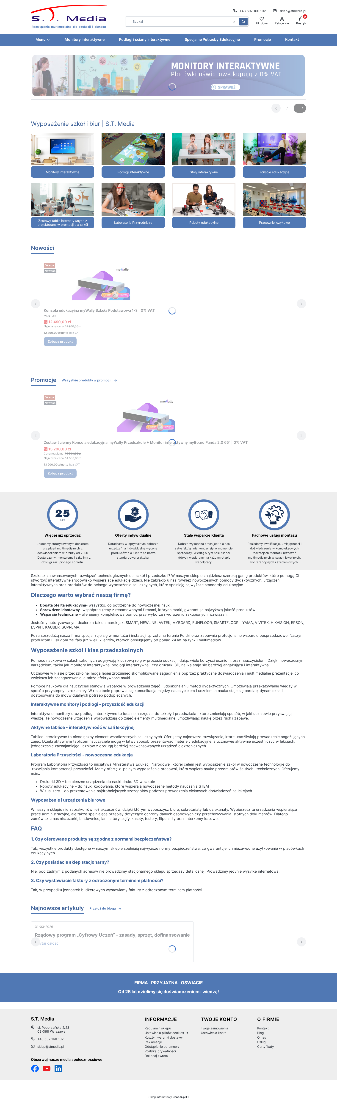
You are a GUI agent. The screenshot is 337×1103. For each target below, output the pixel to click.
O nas (261, 1037)
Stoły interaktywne (204, 172)
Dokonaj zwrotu (156, 1056)
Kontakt (263, 1028)
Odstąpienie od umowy (162, 1046)
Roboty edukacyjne (203, 222)
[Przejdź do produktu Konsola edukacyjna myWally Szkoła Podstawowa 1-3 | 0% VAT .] (101, 283)
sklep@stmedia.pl (292, 11)
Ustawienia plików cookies (165, 1033)
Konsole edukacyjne (274, 172)
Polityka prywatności (160, 1051)
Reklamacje (153, 1042)
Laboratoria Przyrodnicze (133, 222)
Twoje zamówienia (214, 1028)
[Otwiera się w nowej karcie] (47, 1068)
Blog (260, 1033)
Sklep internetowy (167, 1097)
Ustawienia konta (214, 1033)
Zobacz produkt (60, 341)
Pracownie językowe (274, 222)
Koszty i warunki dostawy (164, 1037)
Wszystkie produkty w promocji (86, 380)
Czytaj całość (46, 943)
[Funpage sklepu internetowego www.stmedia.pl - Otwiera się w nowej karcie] (35, 1068)
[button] (243, 21)
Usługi (261, 1042)
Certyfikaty (265, 1046)
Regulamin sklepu (158, 1028)
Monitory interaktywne (62, 172)
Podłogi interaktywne (133, 172)
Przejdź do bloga (102, 908)
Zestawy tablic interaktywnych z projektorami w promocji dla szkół (63, 222)
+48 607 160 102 (253, 11)
